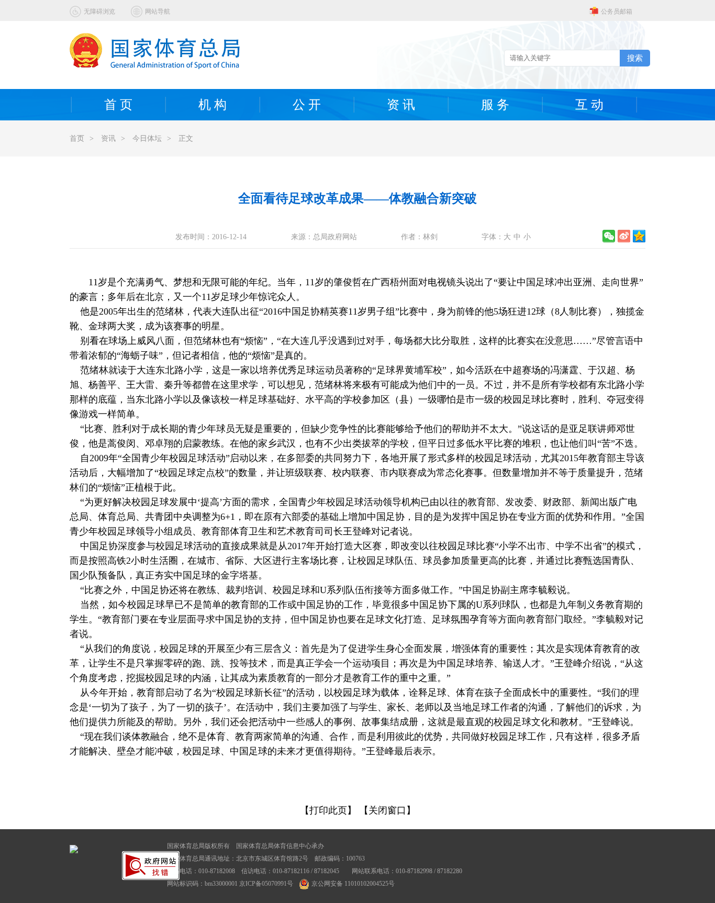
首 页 (118, 105)
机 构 (212, 105)
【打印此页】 (328, 810)
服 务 (495, 105)
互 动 (589, 105)
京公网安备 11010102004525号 (353, 883)
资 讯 (401, 105)
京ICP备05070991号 (266, 883)
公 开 (307, 105)
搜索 (635, 57)
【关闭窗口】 (387, 810)
